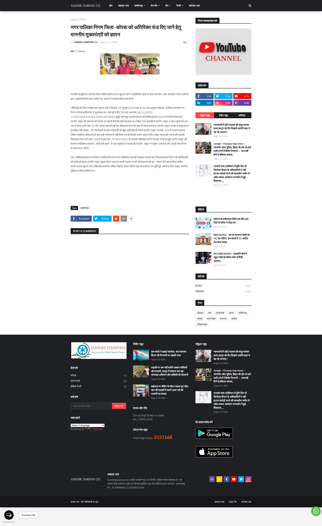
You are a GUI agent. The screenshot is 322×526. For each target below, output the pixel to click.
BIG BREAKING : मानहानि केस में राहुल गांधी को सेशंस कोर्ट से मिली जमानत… (230, 257)
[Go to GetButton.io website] (9, 522)
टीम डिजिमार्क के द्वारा (90, 501)
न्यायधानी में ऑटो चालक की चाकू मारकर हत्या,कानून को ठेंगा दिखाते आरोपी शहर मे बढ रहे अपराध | (232, 128)
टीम (209, 312)
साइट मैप (233, 501)
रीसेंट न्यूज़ (223, 115)
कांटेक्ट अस (246, 501)
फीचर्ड (199, 318)
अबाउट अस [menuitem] (123, 5)
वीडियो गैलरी (202, 324)
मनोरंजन (223, 318)
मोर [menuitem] (166, 5)
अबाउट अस (219, 501)
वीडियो (234, 318)
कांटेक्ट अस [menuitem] (194, 5)
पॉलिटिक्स (223, 291)
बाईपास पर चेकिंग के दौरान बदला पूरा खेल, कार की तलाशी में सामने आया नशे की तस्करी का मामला (170, 390)
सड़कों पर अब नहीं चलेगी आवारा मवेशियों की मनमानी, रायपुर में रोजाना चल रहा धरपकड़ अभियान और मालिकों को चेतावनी (169, 371)
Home (74, 19)
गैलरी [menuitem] (178, 5)
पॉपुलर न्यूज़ (205, 115)
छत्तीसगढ (82, 19)
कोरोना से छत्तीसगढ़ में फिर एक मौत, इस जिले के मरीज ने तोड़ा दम (231, 220)
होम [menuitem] (110, 5)
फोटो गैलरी (211, 318)
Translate (97, 428)
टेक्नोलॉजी (220, 312)
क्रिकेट (223, 285)
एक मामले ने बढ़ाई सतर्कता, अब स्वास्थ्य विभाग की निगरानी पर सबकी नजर (168, 353)
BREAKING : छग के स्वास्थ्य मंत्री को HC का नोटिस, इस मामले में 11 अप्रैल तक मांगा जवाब (232, 238)
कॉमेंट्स (242, 115)
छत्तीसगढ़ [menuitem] (138, 5)
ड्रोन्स (231, 312)
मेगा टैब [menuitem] (154, 5)
